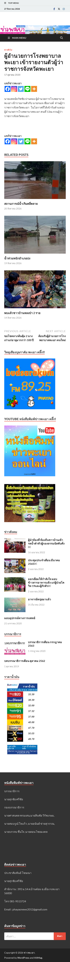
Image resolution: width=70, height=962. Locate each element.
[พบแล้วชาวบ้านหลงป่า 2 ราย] (35, 290)
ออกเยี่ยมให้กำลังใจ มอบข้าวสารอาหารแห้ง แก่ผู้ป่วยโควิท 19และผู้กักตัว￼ (46, 582)
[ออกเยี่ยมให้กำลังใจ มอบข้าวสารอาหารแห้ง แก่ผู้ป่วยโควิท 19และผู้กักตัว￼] (14, 579)
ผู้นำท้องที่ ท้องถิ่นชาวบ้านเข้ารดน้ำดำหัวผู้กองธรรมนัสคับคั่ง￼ (46, 543)
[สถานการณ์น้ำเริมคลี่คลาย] (35, 181)
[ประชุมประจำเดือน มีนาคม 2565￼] (14, 560)
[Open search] (61, 38)
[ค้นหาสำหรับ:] (35, 936)
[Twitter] (59, 9)
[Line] (27, 89)
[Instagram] (64, 9)
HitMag (38, 957)
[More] (34, 89)
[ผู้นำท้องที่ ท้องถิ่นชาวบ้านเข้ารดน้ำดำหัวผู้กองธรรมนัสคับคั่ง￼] (14, 540)
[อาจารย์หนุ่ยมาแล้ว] (14, 599)
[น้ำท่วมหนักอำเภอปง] (35, 235)
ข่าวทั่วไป (8, 50)
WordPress (23, 957)
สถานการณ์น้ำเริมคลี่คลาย (21, 203)
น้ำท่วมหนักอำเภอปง (17, 258)
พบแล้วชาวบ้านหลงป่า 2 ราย (22, 313)
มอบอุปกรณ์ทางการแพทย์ (19, 618)
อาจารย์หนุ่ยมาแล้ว (39, 599)
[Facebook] (54, 9)
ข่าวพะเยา (29, 952)
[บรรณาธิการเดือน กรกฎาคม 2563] (14, 642)
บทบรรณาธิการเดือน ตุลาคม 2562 (24, 660)
